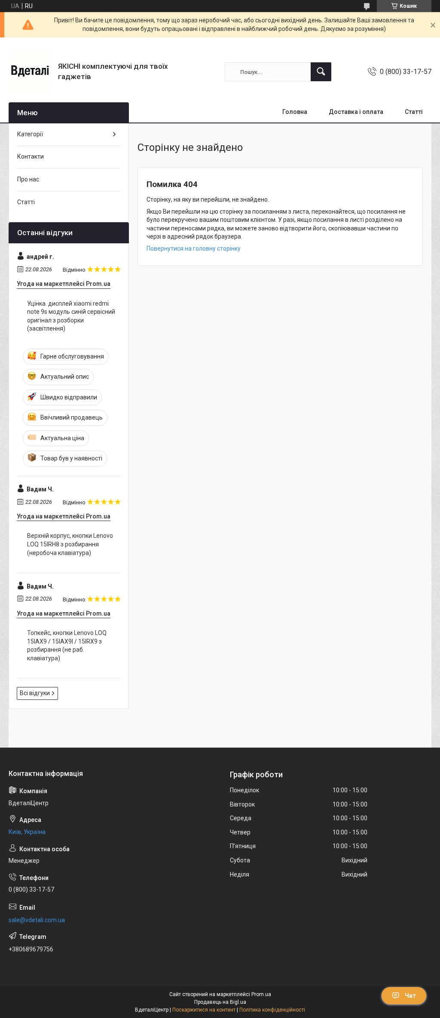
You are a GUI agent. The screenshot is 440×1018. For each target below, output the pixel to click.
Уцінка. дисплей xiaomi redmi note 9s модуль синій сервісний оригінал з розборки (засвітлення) (71, 316)
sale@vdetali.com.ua (37, 920)
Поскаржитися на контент (203, 1010)
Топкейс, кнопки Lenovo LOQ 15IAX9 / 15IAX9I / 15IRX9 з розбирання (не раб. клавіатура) (67, 645)
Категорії (30, 134)
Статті (414, 111)
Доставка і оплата (356, 111)
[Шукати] (321, 71)
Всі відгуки (35, 693)
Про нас (28, 179)
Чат (410, 995)
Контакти (30, 156)
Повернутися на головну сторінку (194, 248)
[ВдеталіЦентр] (30, 71)
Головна (294, 111)
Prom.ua (261, 994)
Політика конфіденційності (272, 1010)
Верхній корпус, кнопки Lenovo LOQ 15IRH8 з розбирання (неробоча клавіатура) (70, 544)
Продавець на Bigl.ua (220, 1002)
